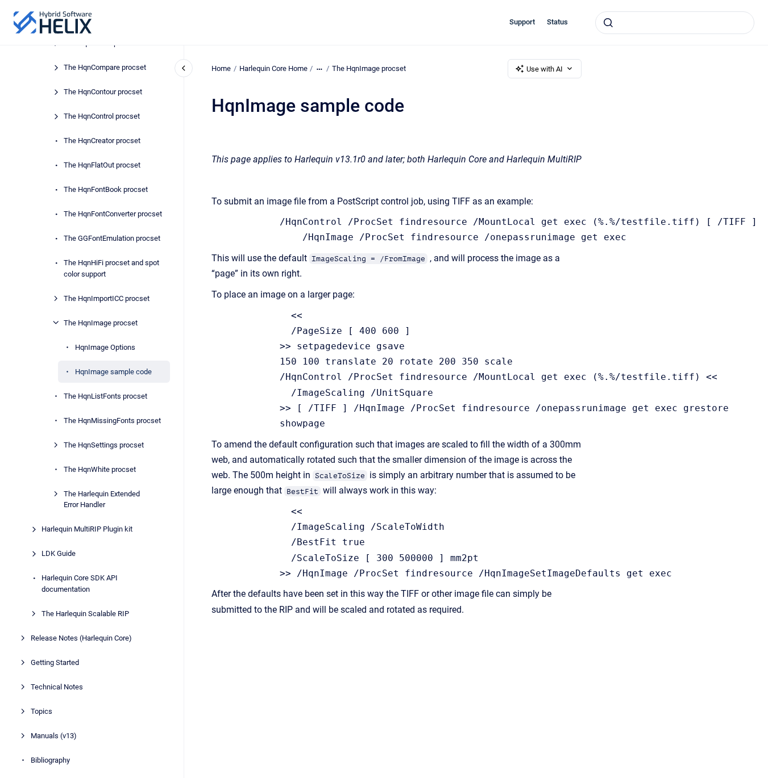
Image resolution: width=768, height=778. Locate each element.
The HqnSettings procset (104, 444)
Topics (41, 710)
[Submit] (608, 23)
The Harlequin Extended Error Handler (102, 499)
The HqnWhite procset (100, 469)
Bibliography (50, 759)
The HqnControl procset (102, 116)
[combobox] (675, 23)
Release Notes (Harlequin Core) (81, 637)
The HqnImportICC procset (107, 298)
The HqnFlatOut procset (102, 165)
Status (557, 22)
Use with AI (544, 69)
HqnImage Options (105, 346)
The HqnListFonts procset (105, 395)
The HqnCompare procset (105, 67)
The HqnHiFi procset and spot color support (111, 268)
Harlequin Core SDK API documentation (79, 583)
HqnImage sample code (113, 371)
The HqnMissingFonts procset (112, 420)
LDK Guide (58, 553)
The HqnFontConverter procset (113, 214)
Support (522, 22)
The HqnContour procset (103, 91)
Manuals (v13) (54, 735)
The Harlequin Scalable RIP (85, 613)
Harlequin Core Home (273, 68)
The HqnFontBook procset (106, 189)
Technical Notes (57, 686)
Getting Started (55, 662)
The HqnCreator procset (102, 140)
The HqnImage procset (101, 322)
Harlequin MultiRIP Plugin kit (86, 529)
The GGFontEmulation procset (112, 238)
